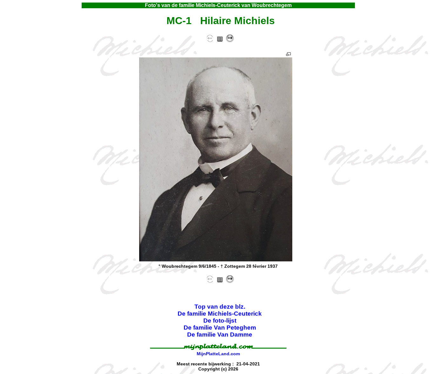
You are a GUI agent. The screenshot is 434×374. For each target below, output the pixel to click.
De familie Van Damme (219, 334)
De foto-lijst (219, 320)
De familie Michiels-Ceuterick (220, 313)
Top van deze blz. (219, 306)
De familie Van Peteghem (220, 327)
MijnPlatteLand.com (218, 353)
